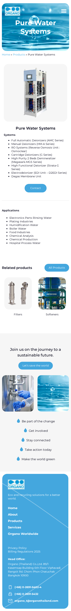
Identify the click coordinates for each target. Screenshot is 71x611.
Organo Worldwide (23, 534)
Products (19, 54)
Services (14, 527)
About (13, 514)
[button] (63, 11)
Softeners (52, 314)
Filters (18, 314)
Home (6, 54)
